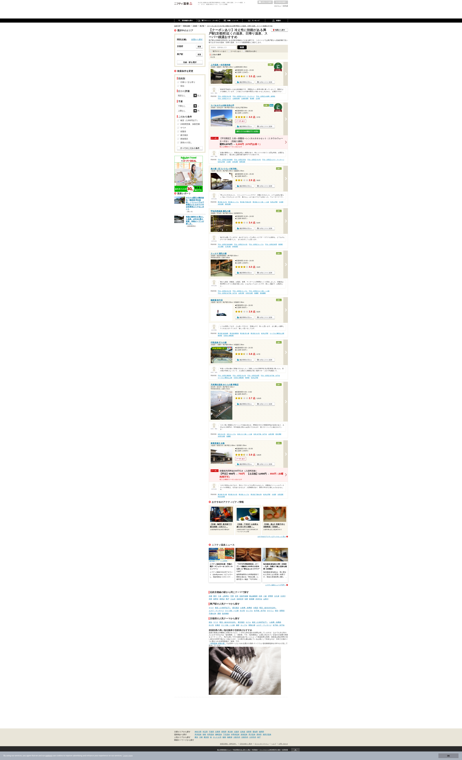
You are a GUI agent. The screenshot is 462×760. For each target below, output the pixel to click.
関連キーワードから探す (184, 740)
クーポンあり (236, 51)
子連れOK (212, 613)
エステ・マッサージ (216, 611)
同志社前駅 (221, 496)
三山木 (232, 599)
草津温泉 (198, 734)
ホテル (248, 622)
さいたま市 (217, 737)
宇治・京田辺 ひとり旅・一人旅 (259, 291)
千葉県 (211, 732)
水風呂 (255, 608)
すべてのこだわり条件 (189, 148)
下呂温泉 (226, 734)
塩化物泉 (225, 613)
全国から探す (197, 39)
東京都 (230, 732)
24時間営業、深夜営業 (190, 124)
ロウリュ (270, 611)
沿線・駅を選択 (190, 62)
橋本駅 (220, 335)
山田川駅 (241, 293)
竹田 (232, 596)
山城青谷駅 (236, 98)
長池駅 (252, 98)
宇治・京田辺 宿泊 (240, 159)
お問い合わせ (283, 744)
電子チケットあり (219, 51)
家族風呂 (184, 139)
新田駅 (280, 244)
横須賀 (206, 737)
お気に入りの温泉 (265, 2)
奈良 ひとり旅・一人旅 (244, 434)
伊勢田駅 (235, 246)
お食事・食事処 (246, 608)
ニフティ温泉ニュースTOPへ (275, 585)
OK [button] (448, 756)
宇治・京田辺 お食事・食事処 (265, 96)
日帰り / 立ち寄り (187, 82)
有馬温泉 (210, 734)
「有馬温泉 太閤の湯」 (217, 643)
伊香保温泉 (235, 734)
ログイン (277, 6)
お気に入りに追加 (266, 82)
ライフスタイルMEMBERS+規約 (270, 750)
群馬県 (223, 732)
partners (48, 756)
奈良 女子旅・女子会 (260, 434)
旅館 (237, 625)
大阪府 (236, 732)
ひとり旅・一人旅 (232, 611)
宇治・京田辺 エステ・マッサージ (244, 96)
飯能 (224, 737)
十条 (219, 596)
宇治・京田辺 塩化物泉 (225, 159)
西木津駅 (278, 434)
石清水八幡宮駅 (229, 335)
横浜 (196, 737)
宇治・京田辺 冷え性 (224, 96)
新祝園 (251, 599)
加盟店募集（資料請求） (228, 744)
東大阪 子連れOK (245, 202)
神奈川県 (198, 732)
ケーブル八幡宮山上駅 (277, 333)
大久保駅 (221, 246)
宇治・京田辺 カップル (256, 244)
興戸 (227, 599)
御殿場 (229, 737)
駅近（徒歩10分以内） (268, 608)
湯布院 (259, 734)
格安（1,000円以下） (223, 608)
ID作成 (285, 6)
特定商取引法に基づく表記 (241, 750)
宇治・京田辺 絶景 (271, 244)
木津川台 (258, 599)
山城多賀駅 (244, 98)
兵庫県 (217, 732)
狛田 (246, 599)
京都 (210, 596)
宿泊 (276, 611)
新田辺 (222, 599)
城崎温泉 (218, 734)
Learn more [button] (128, 756)
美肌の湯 (251, 625)
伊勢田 (270, 596)
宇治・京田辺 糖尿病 (224, 375)
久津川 (283, 596)
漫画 (219, 613)
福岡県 (261, 732)
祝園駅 (256, 293)
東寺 (215, 596)
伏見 (236, 596)
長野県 (248, 732)
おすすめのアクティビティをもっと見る (272, 536)
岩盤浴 (282, 611)
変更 (199, 47)
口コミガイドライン (262, 744)
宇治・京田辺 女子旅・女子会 (227, 293)
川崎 (201, 737)
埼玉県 (205, 732)
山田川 (265, 599)
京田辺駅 (235, 162)
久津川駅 (228, 246)
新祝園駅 (263, 293)
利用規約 (255, 750)
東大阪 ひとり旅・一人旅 (261, 202)
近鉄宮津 (240, 599)
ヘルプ (273, 744)
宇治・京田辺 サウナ (224, 98)
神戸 (259, 737)
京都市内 (244, 737)
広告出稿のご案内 (246, 744)
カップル (249, 611)
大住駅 (228, 162)
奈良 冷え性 (221, 434)
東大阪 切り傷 (244, 333)
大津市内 (252, 737)
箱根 (204, 734)
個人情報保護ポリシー (224, 750)
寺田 (210, 599)
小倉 (265, 596)
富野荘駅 (242, 162)
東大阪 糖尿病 (234, 333)
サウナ (211, 608)
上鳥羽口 (225, 596)
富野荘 (215, 599)
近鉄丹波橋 (244, 596)
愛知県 (255, 732)
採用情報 (285, 750)
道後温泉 (244, 734)
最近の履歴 (281, 2)
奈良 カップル (231, 434)
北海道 (242, 732)
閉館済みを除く (251, 51)
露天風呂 (235, 608)
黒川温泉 (252, 734)
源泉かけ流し (186, 142)
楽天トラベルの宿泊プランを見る (247, 131)
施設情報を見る (245, 82)
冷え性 (242, 611)
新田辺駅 (228, 204)
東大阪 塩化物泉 (223, 333)
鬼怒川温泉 (267, 734)
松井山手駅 (221, 162)
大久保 (276, 596)
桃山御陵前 (253, 596)
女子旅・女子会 (260, 611)
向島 (260, 596)
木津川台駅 (249, 293)
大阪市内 (236, 737)
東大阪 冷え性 (222, 202)
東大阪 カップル (233, 202)
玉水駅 (258, 98)
